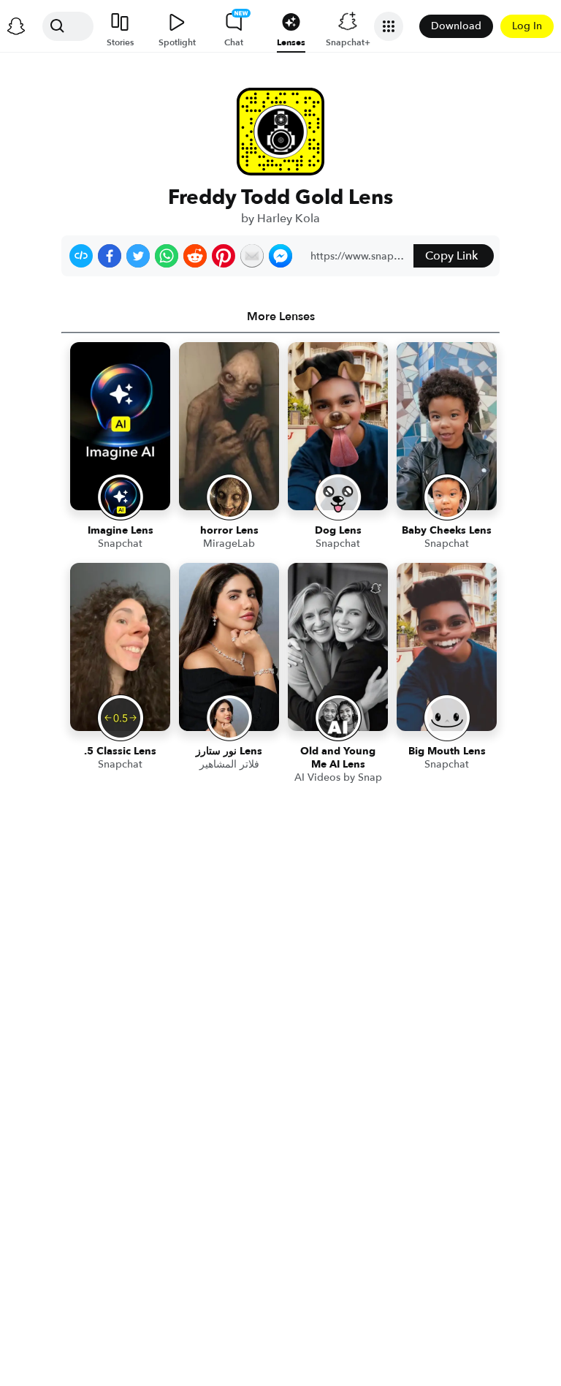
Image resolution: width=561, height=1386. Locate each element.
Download (456, 26)
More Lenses (281, 316)
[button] (81, 256)
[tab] (280, 316)
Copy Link (451, 256)
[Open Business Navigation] (388, 26)
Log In (527, 26)
